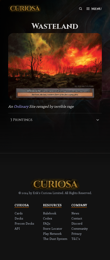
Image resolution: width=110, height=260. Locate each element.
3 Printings (21, 119)
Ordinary (21, 106)
